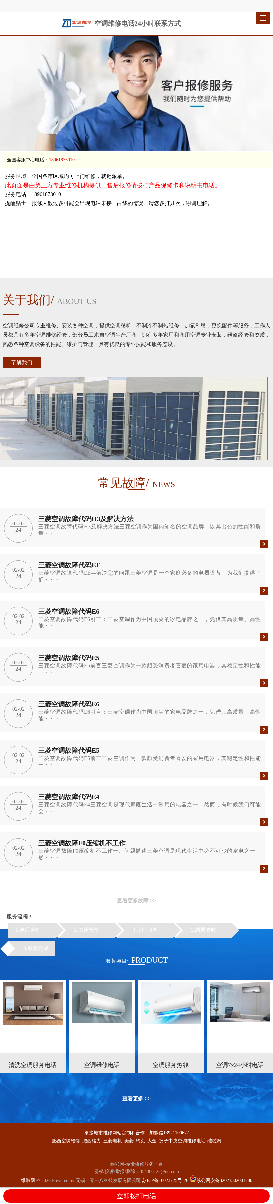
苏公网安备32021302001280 (224, 1180)
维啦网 (28, 1180)
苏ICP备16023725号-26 (165, 1180)
